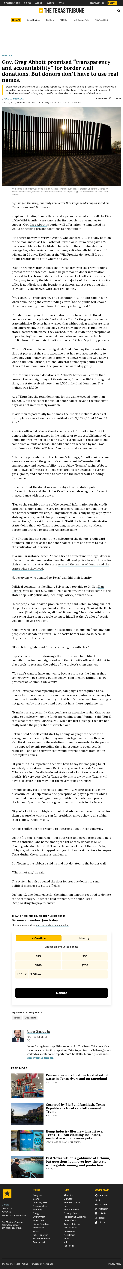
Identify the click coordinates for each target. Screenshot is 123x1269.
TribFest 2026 (101, 20)
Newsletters (97, 3)
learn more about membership (52, 1076)
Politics (7, 55)
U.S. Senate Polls (81, 20)
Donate (112, 3)
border (17, 1169)
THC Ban (64, 20)
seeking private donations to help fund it (53, 248)
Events (50, 3)
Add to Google (73, 514)
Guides (27, 3)
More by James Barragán (40, 1209)
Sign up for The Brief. (62, 210)
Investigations (11, 3)
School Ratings (33, 20)
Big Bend (50, 20)
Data (61, 3)
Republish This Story (103, 98)
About (38, 3)
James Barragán (14, 98)
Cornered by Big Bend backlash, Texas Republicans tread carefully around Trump (75, 1259)
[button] (61, 208)
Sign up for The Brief (25, 222)
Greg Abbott (38, 244)
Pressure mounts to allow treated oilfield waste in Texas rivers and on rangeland (78, 1228)
